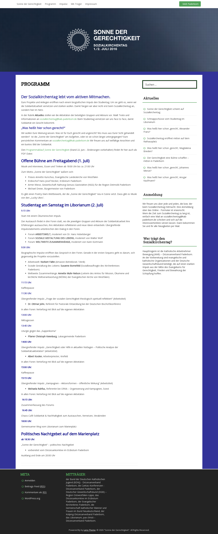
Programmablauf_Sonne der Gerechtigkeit (47, 149)
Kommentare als (36, 492)
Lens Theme (90, 530)
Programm (50, 3)
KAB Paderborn (191, 3)
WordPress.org (32, 498)
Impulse (63, 3)
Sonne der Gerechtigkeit (29, 3)
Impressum (91, 3)
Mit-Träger (76, 3)
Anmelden (30, 480)
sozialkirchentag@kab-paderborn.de (58, 118)
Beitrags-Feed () (35, 486)
